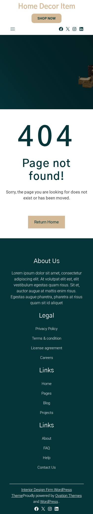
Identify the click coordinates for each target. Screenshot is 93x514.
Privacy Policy (46, 328)
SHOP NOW (46, 18)
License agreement (46, 348)
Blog (46, 403)
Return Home (46, 221)
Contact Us (46, 467)
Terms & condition (46, 338)
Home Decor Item (46, 6)
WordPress (49, 501)
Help (46, 458)
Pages (46, 393)
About (46, 438)
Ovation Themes (68, 495)
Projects (46, 412)
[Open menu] (12, 29)
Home (47, 383)
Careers (46, 357)
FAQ (46, 448)
